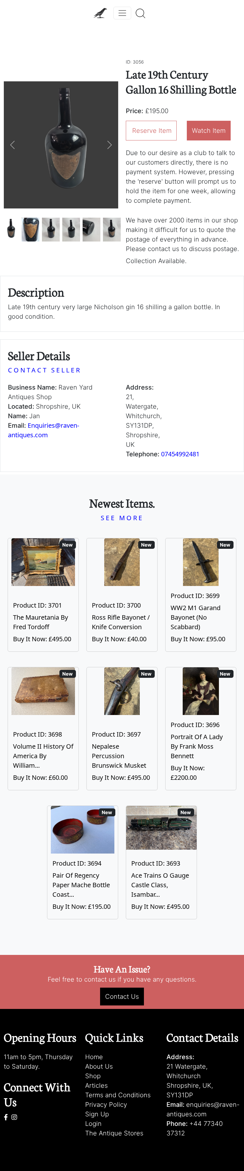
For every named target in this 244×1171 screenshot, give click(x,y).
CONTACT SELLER (44, 370)
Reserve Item (152, 130)
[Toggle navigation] (122, 13)
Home (94, 1057)
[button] (12, 144)
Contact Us (122, 996)
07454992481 (180, 454)
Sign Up (97, 1114)
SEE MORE (122, 518)
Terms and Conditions (118, 1095)
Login (93, 1123)
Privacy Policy (106, 1104)
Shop (93, 1076)
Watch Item (209, 130)
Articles (96, 1085)
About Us (99, 1066)
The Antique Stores (114, 1133)
